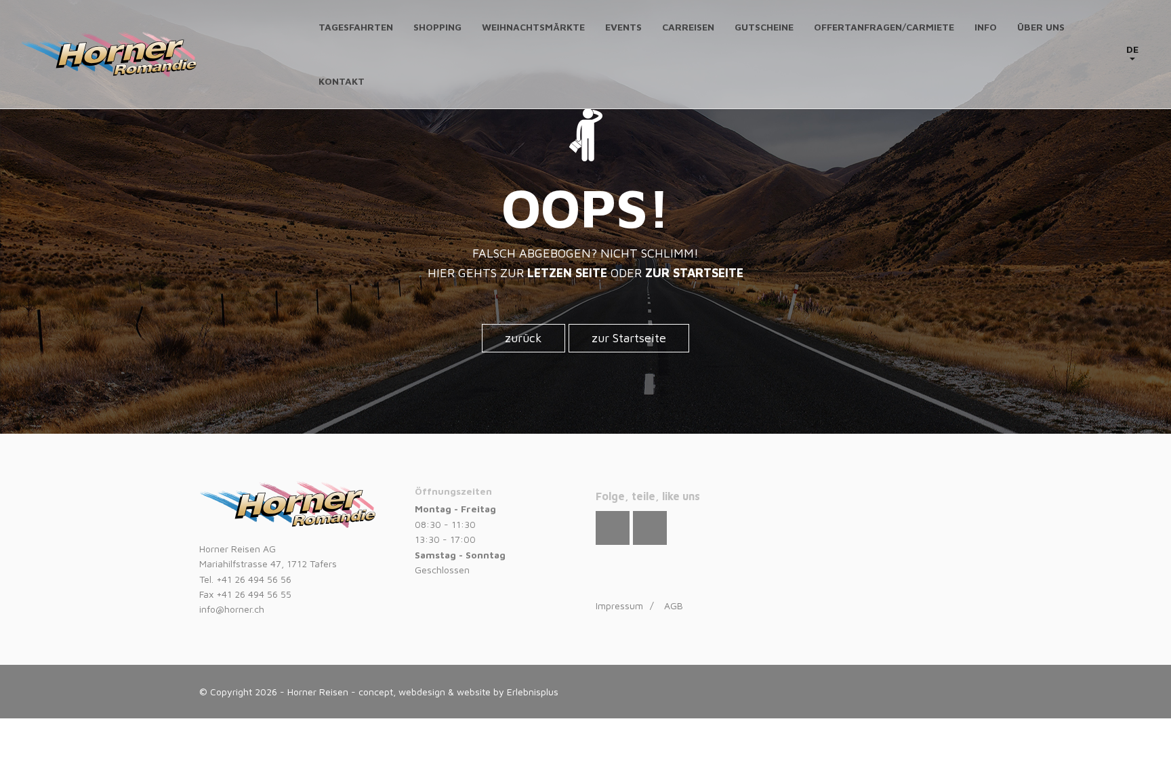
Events (623, 27)
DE (1132, 49)
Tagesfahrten (356, 27)
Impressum (619, 605)
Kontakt (342, 81)
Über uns (1041, 27)
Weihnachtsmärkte (533, 27)
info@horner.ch (231, 609)
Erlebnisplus (532, 691)
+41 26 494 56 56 (253, 579)
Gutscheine (764, 27)
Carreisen (688, 27)
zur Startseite (629, 338)
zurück (523, 338)
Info (985, 27)
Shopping (437, 27)
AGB (673, 605)
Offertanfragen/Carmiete (884, 27)
